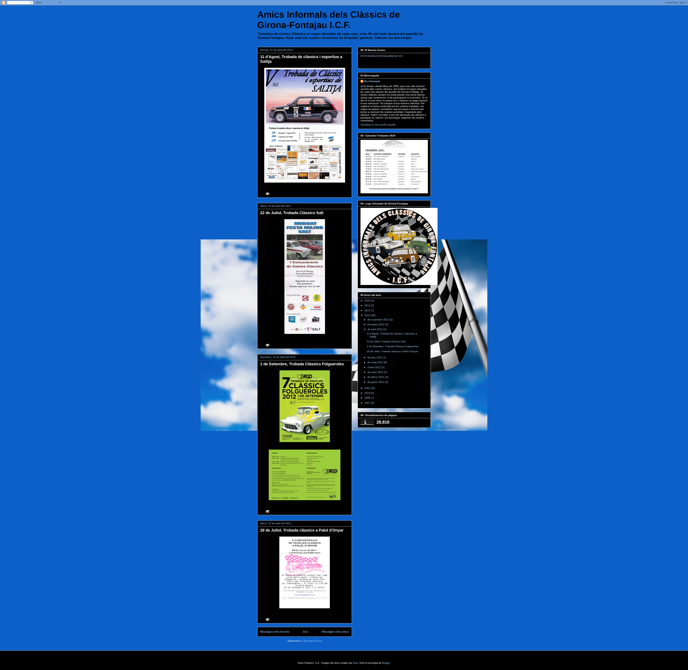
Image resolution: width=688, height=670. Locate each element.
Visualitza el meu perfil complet (378, 124)
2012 (367, 315)
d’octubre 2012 (376, 324)
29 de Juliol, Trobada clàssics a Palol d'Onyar (302, 530)
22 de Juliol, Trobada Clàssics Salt (291, 213)
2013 (367, 310)
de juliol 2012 (375, 329)
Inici (305, 631)
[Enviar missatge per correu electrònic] (267, 193)
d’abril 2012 (374, 367)
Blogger (386, 663)
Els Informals (372, 81)
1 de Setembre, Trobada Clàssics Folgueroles (302, 364)
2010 (367, 392)
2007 (367, 402)
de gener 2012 (376, 382)
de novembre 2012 (378, 319)
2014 (367, 305)
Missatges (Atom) (313, 641)
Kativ (355, 663)
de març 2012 (375, 372)
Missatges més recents (274, 631)
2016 (367, 300)
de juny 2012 (375, 357)
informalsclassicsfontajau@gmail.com (381, 55)
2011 (367, 388)
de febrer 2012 (376, 377)
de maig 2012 (375, 362)
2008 (367, 397)
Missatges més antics (335, 631)
